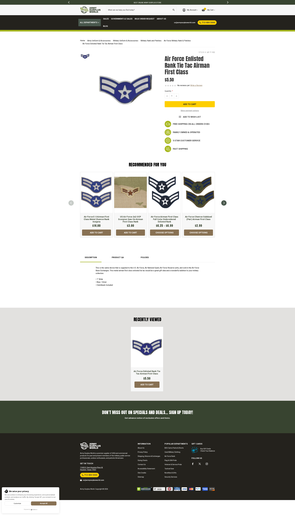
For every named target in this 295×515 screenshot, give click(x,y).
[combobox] (141, 10)
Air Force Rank (170, 456)
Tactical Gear (169, 469)
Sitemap (141, 477)
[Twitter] (200, 464)
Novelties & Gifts (170, 473)
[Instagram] (207, 464)
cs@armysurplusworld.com (93, 480)
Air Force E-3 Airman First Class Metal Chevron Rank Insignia (96, 219)
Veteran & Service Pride (173, 464)
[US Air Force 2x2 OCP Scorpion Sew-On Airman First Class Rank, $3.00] (130, 192)
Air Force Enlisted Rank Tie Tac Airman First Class (147, 372)
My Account (192, 10)
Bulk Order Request (145, 19)
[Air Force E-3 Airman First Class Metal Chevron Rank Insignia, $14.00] (96, 192)
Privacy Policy (143, 452)
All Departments (89, 22)
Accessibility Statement (146, 469)
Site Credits (142, 473)
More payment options (190, 111)
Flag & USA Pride (171, 460)
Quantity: (168, 91)
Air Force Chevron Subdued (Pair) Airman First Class (198, 218)
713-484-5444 (90, 475)
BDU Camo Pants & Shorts (174, 448)
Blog (105, 26)
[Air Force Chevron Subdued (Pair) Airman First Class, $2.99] (198, 192)
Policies (145, 257)
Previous (71, 203)
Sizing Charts (142, 460)
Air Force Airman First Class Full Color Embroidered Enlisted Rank (164, 219)
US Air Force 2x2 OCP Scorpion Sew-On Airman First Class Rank (130, 219)
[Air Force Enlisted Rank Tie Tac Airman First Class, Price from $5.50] (147, 347)
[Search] (174, 10)
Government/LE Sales (121, 19)
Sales (106, 19)
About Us (161, 19)
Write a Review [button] (196, 85)
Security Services (171, 477)
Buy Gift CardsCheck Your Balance (207, 450)
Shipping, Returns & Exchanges (149, 456)
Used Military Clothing (172, 452)
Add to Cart (96, 232)
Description (91, 257)
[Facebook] (193, 464)
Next (224, 203)
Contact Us (142, 464)
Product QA (118, 257)
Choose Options (165, 232)
